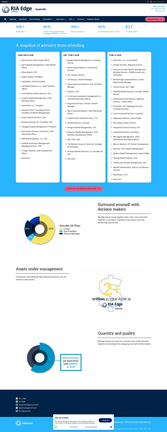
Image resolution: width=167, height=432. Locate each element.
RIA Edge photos (25, 411)
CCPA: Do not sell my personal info (137, 422)
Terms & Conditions (115, 422)
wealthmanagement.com (28, 408)
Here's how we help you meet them (81, 189)
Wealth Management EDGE (28, 405)
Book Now (153, 19)
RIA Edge (22, 402)
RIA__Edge (22, 398)
